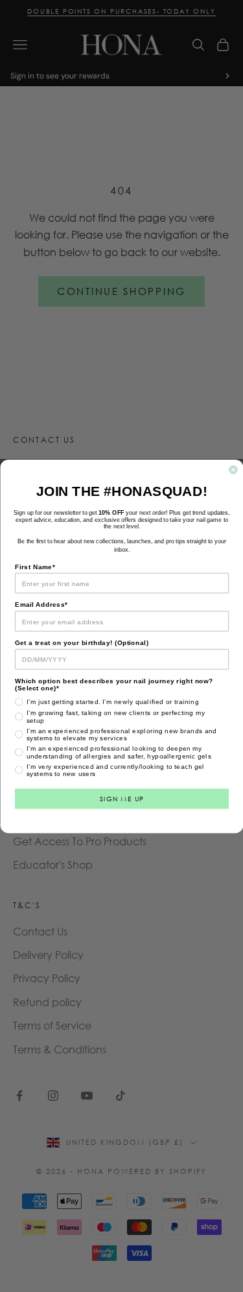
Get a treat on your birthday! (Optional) (81, 642)
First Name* (35, 566)
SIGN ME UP (121, 798)
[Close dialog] (233, 469)
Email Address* (41, 604)
